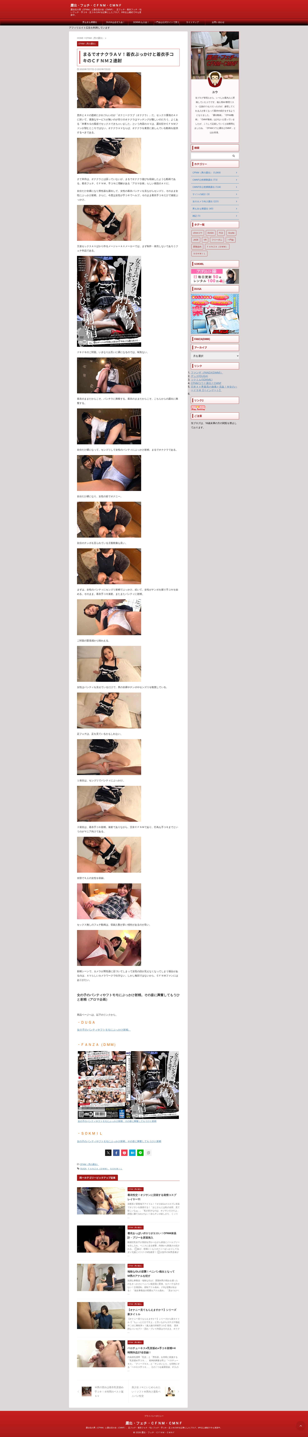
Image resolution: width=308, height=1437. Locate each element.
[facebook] (116, 1153)
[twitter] (108, 1153)
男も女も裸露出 (89, 22)
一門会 (230, 239)
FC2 (221, 233)
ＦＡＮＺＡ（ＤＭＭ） (98, 1168)
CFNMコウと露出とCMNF (206, 383)
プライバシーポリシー (154, 1416)
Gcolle (231, 233)
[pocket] (124, 1153)
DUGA (83, 1168)
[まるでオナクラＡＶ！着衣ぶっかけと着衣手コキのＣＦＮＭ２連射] (132, 1153)
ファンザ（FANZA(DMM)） (207, 372)
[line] (140, 1153)
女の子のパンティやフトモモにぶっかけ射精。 (104, 1029)
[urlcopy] (148, 1153)
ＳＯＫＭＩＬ (116, 1168)
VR (205, 239)
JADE (195, 239)
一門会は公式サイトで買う (166, 22)
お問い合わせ (218, 22)
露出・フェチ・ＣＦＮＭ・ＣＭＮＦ (96, 5)
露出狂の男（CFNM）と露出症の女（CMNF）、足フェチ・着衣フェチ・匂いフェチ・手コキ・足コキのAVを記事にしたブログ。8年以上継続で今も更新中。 (154, 1427)
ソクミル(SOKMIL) (202, 379)
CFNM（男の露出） (89, 1164)
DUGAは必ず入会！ (115, 22)
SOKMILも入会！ (141, 22)
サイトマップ (192, 22)
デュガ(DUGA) (199, 376)
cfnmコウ (197, 233)
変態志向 (197, 246)
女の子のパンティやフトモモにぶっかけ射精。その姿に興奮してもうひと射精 (119, 1141)
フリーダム (217, 239)
